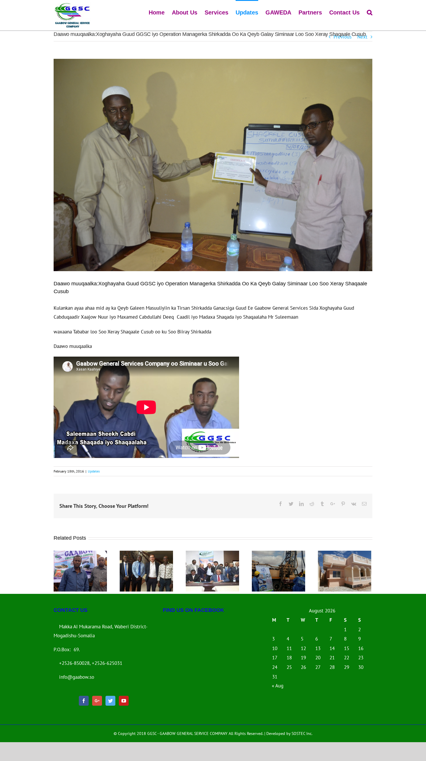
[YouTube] (124, 701)
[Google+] (97, 701)
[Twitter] (110, 701)
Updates (94, 471)
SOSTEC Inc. (302, 733)
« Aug (277, 685)
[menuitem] (160, 12)
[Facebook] (84, 701)
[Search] (369, 12)
